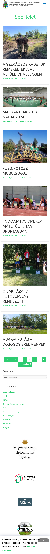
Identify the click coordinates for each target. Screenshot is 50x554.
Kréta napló (7, 408)
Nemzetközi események (12, 412)
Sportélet (6, 79)
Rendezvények (8, 416)
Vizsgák (6, 428)
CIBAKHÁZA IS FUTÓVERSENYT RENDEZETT (17, 296)
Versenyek (7, 424)
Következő (26, 364)
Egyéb (5, 396)
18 (44, 359)
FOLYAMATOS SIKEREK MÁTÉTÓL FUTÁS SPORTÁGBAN (22, 226)
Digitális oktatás (9, 392)
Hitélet (5, 400)
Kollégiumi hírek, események (13, 404)
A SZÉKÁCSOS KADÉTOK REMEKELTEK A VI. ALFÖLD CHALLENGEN (24, 69)
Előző (7, 359)
